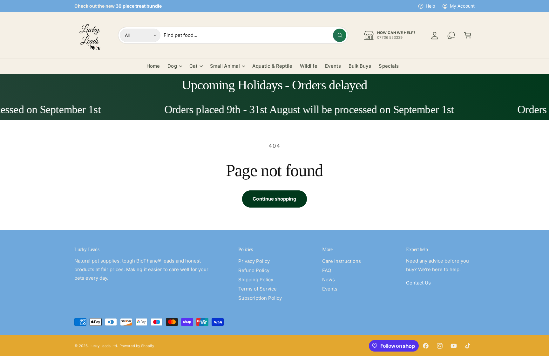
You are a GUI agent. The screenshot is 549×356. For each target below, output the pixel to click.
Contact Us (418, 283)
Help (430, 6)
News (328, 280)
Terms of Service (257, 289)
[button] (467, 35)
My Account (462, 6)
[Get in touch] (451, 35)
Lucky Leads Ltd (103, 346)
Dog (172, 66)
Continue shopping (274, 199)
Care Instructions (341, 261)
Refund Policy (253, 270)
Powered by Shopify (136, 346)
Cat (193, 66)
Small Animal (225, 66)
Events (329, 289)
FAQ (326, 270)
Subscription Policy (260, 298)
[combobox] (255, 35)
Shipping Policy (255, 280)
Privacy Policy (254, 261)
